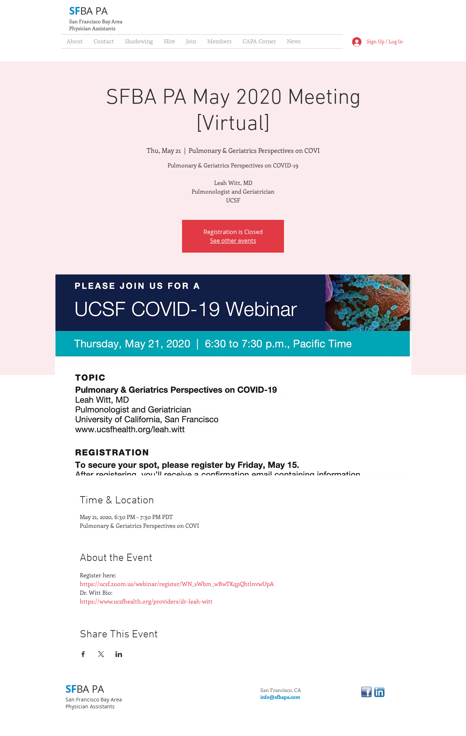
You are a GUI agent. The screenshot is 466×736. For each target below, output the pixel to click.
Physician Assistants (92, 28)
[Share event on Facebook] (83, 654)
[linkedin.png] (379, 691)
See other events (233, 241)
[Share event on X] (101, 654)
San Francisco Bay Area (95, 21)
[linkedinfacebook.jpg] (366, 691)
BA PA (94, 10)
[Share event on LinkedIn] (118, 654)
